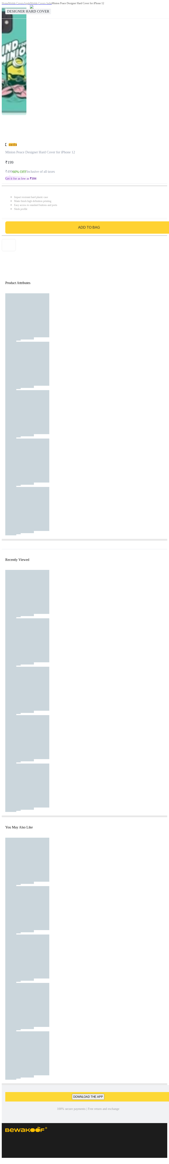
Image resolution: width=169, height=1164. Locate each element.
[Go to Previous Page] (5, 9)
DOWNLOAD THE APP (88, 1096)
